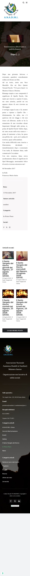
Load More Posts (15, 330)
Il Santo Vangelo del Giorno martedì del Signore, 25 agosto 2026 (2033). (7, 307)
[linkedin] (19, 501)
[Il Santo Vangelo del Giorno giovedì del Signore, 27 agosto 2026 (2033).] (8, 255)
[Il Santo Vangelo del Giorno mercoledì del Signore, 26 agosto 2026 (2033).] (22, 256)
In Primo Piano (8, 216)
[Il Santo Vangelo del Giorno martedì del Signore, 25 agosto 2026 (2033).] (8, 293)
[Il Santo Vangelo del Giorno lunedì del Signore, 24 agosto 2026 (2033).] (22, 293)
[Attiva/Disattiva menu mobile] (27, 2)
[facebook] (3, 227)
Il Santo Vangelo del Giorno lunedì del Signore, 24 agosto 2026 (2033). (21, 307)
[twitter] (6, 227)
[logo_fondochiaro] (8, 345)
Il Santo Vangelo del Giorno (7, 280)
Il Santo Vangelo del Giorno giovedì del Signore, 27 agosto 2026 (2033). (7, 268)
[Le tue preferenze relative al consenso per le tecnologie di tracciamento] (2, 573)
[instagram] (9, 227)
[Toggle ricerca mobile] (23, 2)
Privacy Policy (15, 505)
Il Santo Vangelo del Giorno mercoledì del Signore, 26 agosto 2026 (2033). (21, 270)
